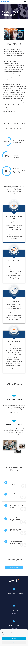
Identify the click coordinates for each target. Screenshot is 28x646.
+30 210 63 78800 (14, 625)
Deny (14, 642)
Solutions (8, 9)
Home (3, 9)
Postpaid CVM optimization (14, 424)
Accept (14, 638)
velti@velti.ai (14, 610)
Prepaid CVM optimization (14, 399)
